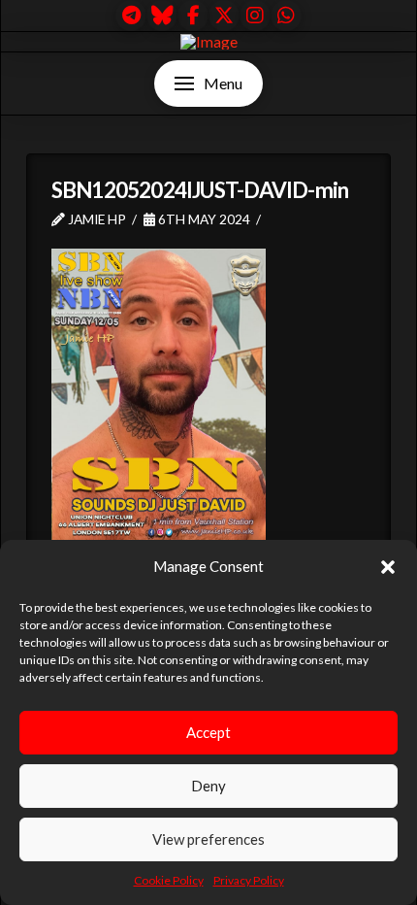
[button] (388, 567)
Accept (208, 732)
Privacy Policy (248, 880)
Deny (208, 785)
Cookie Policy (169, 880)
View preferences (208, 839)
